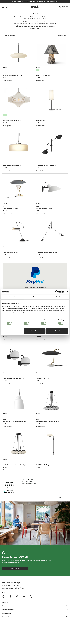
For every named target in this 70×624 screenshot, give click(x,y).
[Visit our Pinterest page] (17, 596)
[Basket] (67, 6)
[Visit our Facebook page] (10, 596)
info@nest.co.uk (19, 588)
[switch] (26, 323)
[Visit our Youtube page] (24, 596)
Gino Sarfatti (36, 22)
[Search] (7, 6)
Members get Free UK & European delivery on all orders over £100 (35, 1)
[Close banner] (67, 291)
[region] (43, 486)
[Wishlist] (63, 6)
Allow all (57, 331)
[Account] (60, 6)
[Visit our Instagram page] (3, 596)
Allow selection (35, 331)
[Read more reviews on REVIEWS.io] (9, 492)
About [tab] (58, 297)
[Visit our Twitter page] (31, 596)
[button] (19, 486)
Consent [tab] (12, 297)
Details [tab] (35, 297)
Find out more (15, 568)
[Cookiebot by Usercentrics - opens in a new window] (57, 291)
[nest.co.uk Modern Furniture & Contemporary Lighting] (35, 6)
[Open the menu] (3, 6)
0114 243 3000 (15, 585)
